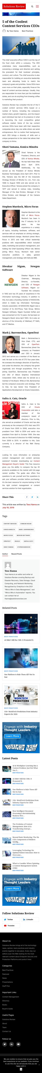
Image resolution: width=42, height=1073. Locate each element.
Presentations (7, 982)
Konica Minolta (9, 529)
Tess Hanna (14, 31)
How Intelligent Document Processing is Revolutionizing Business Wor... (24, 813)
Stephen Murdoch (23, 547)
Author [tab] (5, 554)
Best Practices (27, 31)
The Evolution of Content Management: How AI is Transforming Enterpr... (22, 826)
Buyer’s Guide (7, 1009)
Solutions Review (8, 1019)
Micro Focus (8, 535)
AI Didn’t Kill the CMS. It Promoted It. (19, 640)
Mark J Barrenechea (26, 529)
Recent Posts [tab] (16, 554)
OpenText (7, 541)
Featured (5, 974)
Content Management (10, 997)
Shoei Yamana (8, 547)
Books (4, 1005)
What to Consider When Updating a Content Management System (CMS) (26, 865)
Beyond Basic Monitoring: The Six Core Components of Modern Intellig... (26, 839)
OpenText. (36, 344)
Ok (21, 1069)
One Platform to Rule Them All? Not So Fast (19, 675)
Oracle (17, 541)
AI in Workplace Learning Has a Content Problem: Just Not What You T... (25, 768)
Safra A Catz (28, 541)
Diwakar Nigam (26, 523)
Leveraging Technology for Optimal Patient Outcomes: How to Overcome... (26, 852)
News (4, 978)
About (4, 1023)
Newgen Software (23, 535)
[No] (39, 1064)
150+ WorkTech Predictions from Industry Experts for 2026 (20, 712)
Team (4, 1027)
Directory (5, 1001)
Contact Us (6, 1031)
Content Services (10, 523)
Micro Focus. (34, 215)
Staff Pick (6, 986)
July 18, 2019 (8, 507)
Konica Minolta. (34, 158)
